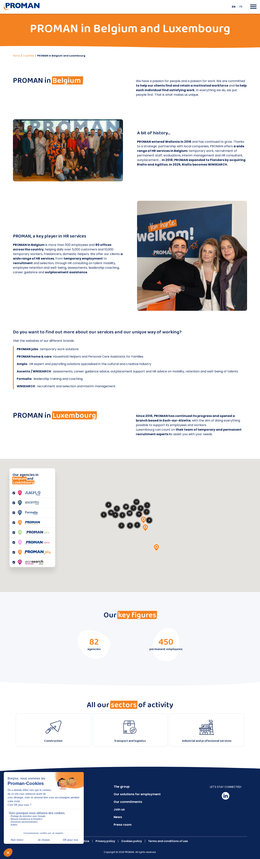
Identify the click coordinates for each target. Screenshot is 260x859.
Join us (119, 809)
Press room (123, 824)
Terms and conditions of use (168, 841)
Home (16, 55)
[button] (143, 520)
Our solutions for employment (137, 794)
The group (122, 786)
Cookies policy (131, 841)
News (118, 817)
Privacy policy (105, 841)
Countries (28, 55)
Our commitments (128, 802)
